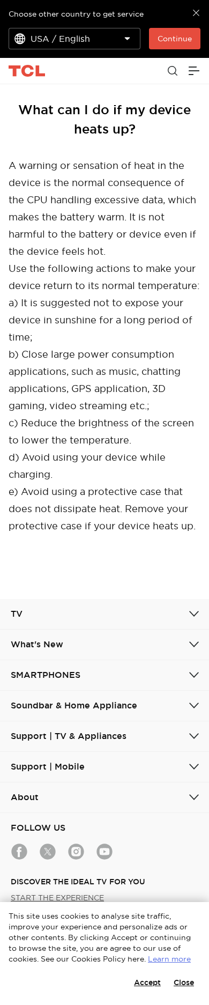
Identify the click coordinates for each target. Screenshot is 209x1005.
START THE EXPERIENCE (57, 898)
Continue (175, 38)
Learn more (169, 959)
